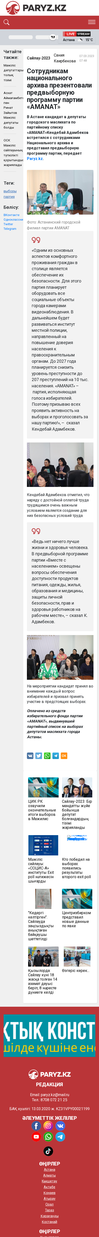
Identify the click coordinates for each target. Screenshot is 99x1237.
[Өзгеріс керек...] (77, 957)
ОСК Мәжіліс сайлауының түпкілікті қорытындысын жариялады (10, 152)
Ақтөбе (49, 1187)
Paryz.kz (35, 158)
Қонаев (49, 1193)
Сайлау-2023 (38, 58)
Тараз (49, 1210)
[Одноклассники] (64, 756)
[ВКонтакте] (30, 756)
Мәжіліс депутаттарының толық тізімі (10, 72)
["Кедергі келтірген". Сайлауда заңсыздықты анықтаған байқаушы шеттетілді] (43, 899)
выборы (10, 191)
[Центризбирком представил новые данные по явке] (77, 899)
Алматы (49, 1175)
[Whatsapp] (47, 756)
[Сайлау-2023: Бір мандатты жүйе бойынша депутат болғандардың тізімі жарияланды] (77, 787)
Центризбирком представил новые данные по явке (76, 919)
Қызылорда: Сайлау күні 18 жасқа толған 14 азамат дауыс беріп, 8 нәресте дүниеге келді (42, 982)
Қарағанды (50, 1216)
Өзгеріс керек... (75, 971)
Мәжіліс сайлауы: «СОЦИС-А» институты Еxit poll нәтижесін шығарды (41, 870)
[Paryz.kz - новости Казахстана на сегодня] (36, 8)
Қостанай (49, 1222)
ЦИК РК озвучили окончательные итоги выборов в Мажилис (42, 810)
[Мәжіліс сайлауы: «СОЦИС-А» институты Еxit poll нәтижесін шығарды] (43, 845)
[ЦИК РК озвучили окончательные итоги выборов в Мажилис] (43, 787)
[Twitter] (38, 756)
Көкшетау (49, 1181)
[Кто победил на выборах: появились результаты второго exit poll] (77, 845)
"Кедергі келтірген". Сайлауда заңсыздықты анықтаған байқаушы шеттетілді (41, 926)
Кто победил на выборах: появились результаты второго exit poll (76, 868)
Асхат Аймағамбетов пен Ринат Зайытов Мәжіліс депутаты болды (10, 110)
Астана (49, 1170)
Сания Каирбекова (65, 58)
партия (9, 197)
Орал (49, 1204)
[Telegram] (55, 756)
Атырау (50, 1199)
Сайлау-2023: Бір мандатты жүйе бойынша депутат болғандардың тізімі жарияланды (77, 814)
